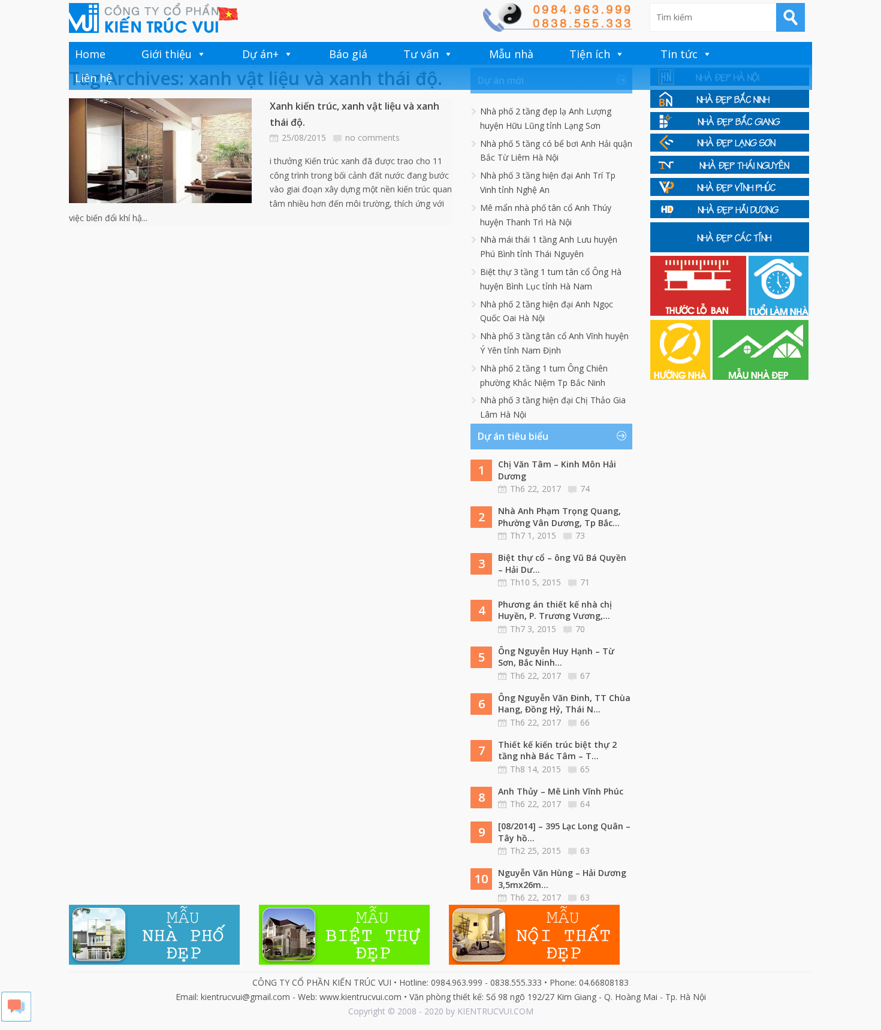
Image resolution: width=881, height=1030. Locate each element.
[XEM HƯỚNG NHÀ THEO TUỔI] (681, 376)
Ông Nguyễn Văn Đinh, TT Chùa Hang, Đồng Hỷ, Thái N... (564, 703)
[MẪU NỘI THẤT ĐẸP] (534, 961)
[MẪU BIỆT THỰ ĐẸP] (344, 961)
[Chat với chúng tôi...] (16, 1018)
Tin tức (679, 54)
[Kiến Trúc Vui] (153, 18)
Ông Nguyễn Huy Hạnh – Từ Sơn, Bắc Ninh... (556, 657)
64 (585, 803)
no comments (372, 137)
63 (585, 850)
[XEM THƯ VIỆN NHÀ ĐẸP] (760, 376)
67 (585, 675)
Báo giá (348, 54)
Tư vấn (421, 54)
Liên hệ (93, 78)
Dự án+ (260, 54)
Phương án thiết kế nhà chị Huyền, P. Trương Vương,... (555, 610)
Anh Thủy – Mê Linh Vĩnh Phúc (560, 791)
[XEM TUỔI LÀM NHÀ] (778, 312)
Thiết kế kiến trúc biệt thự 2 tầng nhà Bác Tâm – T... (557, 750)
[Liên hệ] (557, 28)
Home (90, 54)
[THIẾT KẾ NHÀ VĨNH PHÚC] (729, 192)
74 (585, 488)
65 (585, 769)
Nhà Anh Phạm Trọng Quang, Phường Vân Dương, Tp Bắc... (559, 516)
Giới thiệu (166, 54)
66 (585, 722)
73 (580, 535)
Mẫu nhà (511, 54)
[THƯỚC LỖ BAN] (699, 312)
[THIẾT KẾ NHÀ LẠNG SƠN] (729, 148)
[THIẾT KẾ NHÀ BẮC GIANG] (729, 126)
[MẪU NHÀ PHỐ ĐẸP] (154, 961)
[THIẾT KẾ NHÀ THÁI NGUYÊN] (729, 170)
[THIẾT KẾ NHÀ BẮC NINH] (729, 104)
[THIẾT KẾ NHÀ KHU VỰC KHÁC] (729, 249)
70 (580, 629)
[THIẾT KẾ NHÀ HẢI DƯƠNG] (729, 215)
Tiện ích (589, 54)
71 (585, 582)
